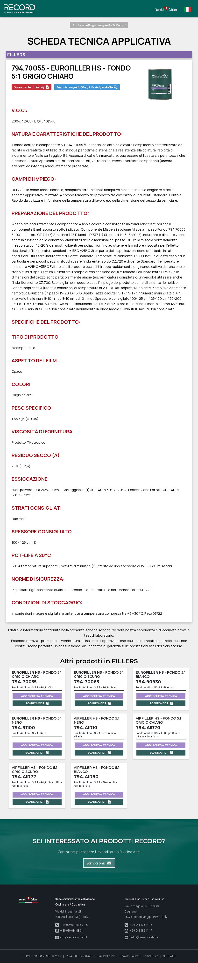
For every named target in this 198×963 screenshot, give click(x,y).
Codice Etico (150, 956)
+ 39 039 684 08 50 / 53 (74, 925)
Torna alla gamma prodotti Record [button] (101, 25)
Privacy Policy (106, 956)
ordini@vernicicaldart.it (144, 937)
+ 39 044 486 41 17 (140, 930)
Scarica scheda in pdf (29, 87)
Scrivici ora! (95, 863)
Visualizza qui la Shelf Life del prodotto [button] (85, 87)
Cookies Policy (129, 956)
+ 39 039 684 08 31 (71, 930)
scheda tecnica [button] (37, 696)
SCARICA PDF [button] (35, 703)
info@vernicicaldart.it (73, 937)
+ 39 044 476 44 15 (140, 925)
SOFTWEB (169, 956)
